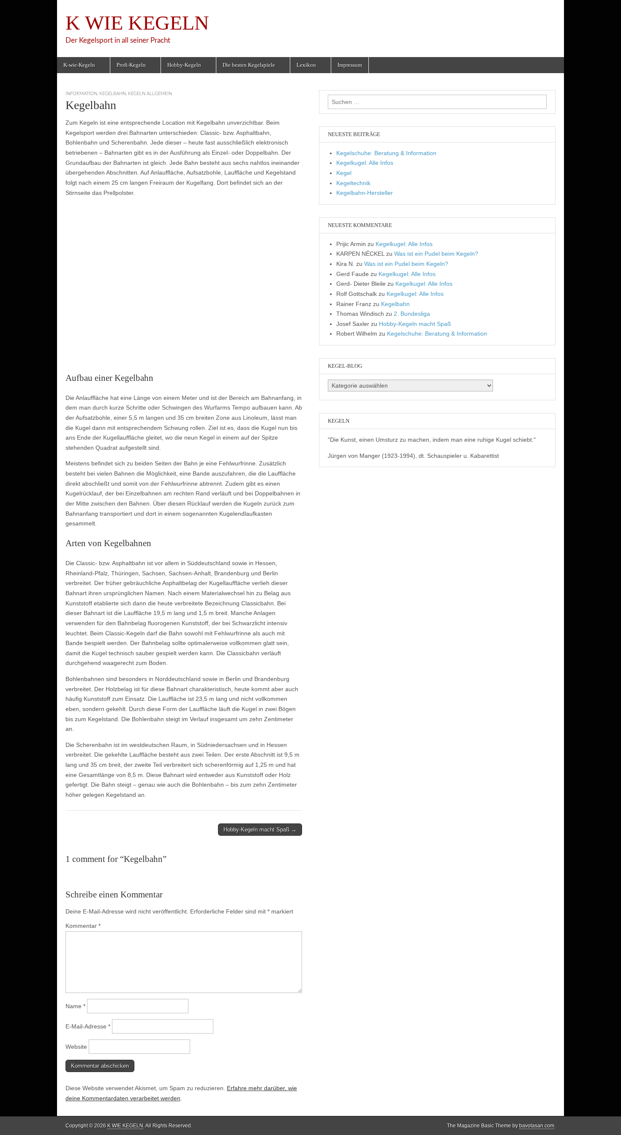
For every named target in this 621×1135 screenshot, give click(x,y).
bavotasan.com (536, 1126)
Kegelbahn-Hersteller (364, 192)
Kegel (343, 173)
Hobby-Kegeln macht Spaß (415, 323)
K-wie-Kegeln (79, 65)
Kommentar (83, 925)
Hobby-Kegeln (184, 65)
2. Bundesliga (412, 313)
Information (81, 93)
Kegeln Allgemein (150, 93)
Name (75, 1006)
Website (76, 1046)
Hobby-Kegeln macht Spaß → (260, 829)
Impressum (350, 65)
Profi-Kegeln (131, 65)
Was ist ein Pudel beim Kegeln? (436, 253)
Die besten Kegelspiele (249, 65)
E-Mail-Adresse (87, 1026)
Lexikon (306, 65)
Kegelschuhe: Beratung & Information (386, 153)
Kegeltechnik (353, 183)
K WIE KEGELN (137, 22)
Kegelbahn (112, 93)
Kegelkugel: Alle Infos (364, 162)
